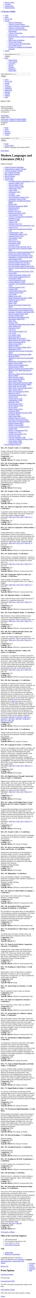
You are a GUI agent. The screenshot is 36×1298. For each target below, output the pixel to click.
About (6, 17)
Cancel (3, 1296)
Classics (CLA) (13, 227)
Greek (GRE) (12, 294)
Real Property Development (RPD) (19, 421)
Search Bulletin (5, 138)
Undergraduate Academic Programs (15, 169)
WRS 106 (12, 517)
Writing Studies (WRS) (15, 443)
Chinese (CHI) (12, 222)
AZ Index (8, 4)
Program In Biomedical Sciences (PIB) (20, 413)
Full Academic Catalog (8, 1289)
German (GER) (13, 289)
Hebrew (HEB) (13, 301)
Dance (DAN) (12, 239)
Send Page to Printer (7, 1274)
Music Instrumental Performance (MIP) (20, 383)
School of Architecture (15, 22)
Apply (6, 15)
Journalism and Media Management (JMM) (21, 324)
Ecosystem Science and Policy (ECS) (19, 247)
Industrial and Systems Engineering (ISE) (21, 310)
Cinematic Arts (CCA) (15, 224)
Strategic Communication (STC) (18, 430)
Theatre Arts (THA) (14, 436)
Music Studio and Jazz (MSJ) (17, 386)
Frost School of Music (15, 42)
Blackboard (11, 69)
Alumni (7, 51)
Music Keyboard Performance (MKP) (19, 384)
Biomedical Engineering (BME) (18, 206)
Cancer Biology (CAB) (15, 215)
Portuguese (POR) (14, 411)
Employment (12, 70)
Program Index (9, 178)
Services (7, 131)
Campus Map (9, 1252)
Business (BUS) (13, 209)
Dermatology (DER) (14, 243)
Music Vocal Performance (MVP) (18, 391)
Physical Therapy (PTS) (15, 406)
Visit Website (5, 115)
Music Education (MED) (16, 377)
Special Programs (10, 176)
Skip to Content (9, 2)
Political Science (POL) (15, 409)
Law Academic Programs (12, 172)
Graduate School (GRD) (15, 292)
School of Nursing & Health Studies (19, 44)
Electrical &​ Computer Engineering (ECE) (21, 252)
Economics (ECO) (14, 245)
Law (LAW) (12, 333)
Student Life (8, 90)
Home (6, 128)
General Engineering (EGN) (17, 280)
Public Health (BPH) (14, 416)
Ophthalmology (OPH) (15, 400)
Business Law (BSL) (14, 211)
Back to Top (4, 1266)
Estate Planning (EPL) (15, 259)
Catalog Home (9, 6)
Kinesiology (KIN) (14, 328)
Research (7, 92)
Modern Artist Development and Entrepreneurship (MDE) (18, 366)
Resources (8, 133)
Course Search (12, 62)
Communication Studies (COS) (17, 234)
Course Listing (9, 145)
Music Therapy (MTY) (15, 390)
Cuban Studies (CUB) (15, 238)
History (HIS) (12, 303)
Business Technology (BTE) (17, 213)
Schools (7, 21)
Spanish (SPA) (12, 428)
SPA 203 (3, 720)
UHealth (7, 94)
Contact (7, 135)
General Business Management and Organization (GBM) (19, 277)
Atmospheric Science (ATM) (17, 199)
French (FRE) (12, 273)
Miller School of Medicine (16, 40)
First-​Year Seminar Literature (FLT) (19, 264)
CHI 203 (19, 717)
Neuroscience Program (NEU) (17, 395)
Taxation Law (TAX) (14, 432)
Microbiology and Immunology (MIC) (20, 361)
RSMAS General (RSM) (16, 425)
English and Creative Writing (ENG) (19, 254)
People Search (12, 60)
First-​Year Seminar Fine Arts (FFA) (19, 262)
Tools (6, 58)
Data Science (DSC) (14, 241)
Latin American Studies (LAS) (17, 331)
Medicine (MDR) (13, 356)
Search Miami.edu (10, 54)
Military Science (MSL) (15, 363)
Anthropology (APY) (15, 188)
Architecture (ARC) (14, 192)
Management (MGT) (14, 337)
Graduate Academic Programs (14, 171)
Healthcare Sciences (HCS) (16, 300)
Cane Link (11, 63)
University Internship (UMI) (17, 437)
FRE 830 (19, 1223)
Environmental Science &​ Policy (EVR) (20, 255)
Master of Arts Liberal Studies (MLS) (19, 347)
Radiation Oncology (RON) (16, 418)
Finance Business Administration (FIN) (20, 261)
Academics (8, 87)
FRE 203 (26, 717)
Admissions (8, 88)
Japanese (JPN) (13, 322)
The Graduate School (14, 45)
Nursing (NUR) (13, 397)
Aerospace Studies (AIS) (16, 183)
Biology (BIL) (12, 204)
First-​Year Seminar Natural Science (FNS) (21, 266)
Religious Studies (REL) (15, 423)
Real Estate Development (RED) (18, 420)
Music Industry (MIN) (15, 381)
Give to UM (8, 19)
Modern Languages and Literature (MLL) (21, 368)
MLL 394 (14, 701)
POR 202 (26, 719)
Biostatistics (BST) (14, 208)
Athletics (7, 95)
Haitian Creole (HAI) (14, 296)
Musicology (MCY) (14, 393)
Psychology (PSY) (14, 414)
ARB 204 (11, 717)
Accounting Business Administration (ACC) (21, 181)
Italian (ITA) (12, 321)
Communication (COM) (15, 232)
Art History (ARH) (14, 195)
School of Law (12, 35)
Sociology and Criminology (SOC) (19, 427)
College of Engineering (15, 33)
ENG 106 (20, 517)
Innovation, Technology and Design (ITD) (21, 312)
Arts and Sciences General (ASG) (18, 197)
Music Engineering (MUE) (16, 379)
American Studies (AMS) (16, 187)
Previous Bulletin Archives (13, 444)
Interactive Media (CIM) (15, 315)
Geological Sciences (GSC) (16, 287)
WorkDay (11, 67)
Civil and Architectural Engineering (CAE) (21, 225)
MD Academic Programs (12, 174)
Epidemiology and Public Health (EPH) (20, 257)
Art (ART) (11, 194)
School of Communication (16, 28)
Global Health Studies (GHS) (17, 291)
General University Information (14, 167)
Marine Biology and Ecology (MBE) (19, 340)
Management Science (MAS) (17, 338)
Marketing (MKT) (13, 345)
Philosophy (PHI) (13, 402)
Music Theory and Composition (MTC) (20, 388)
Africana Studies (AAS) (15, 185)
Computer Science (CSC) (16, 236)
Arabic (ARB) (12, 190)
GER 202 (4, 719)
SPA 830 (11, 1223)
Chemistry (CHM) (14, 220)
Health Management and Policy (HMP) (20, 298)
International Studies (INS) (16, 319)
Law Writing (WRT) (14, 335)
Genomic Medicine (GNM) (16, 282)
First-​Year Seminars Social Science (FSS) (21, 271)
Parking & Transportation (12, 1254)
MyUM (10, 65)
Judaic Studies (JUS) (14, 326)
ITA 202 (11, 719)
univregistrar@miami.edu (12, 1245)
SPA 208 (11, 720)
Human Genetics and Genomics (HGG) (20, 308)
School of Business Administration (18, 26)
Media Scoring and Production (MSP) (19, 354)
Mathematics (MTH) (14, 349)
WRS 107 (28, 517)
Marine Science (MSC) (15, 344)
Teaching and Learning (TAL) (17, 434)
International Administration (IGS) (18, 317)
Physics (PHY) (13, 407)
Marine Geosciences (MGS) (16, 342)
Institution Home (10, 8)
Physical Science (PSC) (15, 404)
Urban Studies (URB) (15, 441)
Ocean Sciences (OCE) (15, 398)
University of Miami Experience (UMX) (20, 439)
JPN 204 (18, 719)
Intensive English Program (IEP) (18, 314)
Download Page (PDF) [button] (8, 1281)
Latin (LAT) (12, 330)
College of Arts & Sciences (16, 24)
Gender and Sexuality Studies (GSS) (19, 275)
